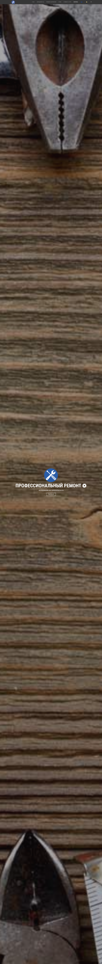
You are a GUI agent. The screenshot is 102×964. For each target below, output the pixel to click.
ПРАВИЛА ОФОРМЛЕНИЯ (51, 1)
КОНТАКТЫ (76, 1)
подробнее (51, 494)
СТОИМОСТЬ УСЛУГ (67, 1)
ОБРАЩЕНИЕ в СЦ (40, 1)
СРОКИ (59, 1)
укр (91, 1)
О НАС (33, 1)
